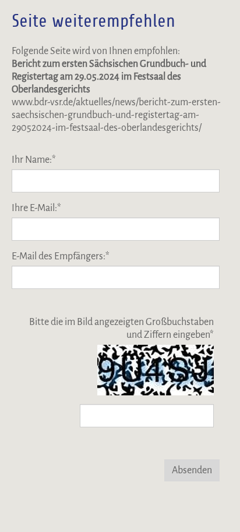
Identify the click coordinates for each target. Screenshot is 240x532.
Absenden (192, 470)
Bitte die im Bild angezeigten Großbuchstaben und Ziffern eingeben (121, 328)
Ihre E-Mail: (36, 208)
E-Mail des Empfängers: (61, 256)
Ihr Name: (34, 160)
